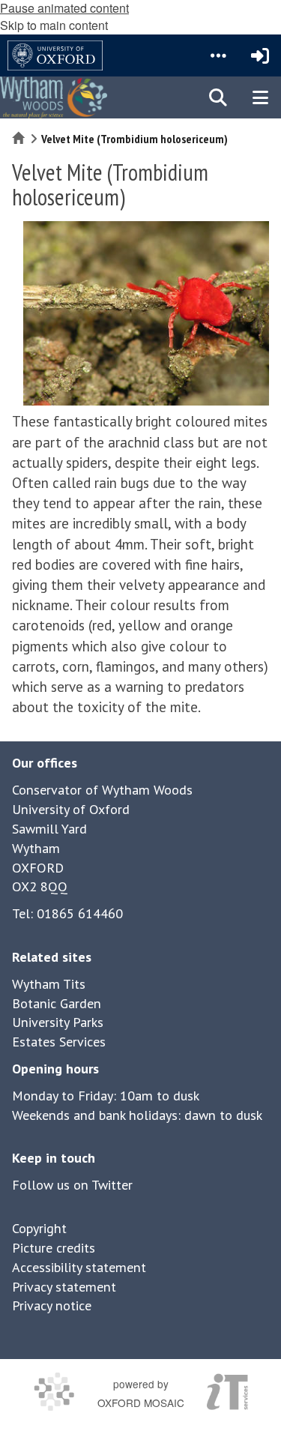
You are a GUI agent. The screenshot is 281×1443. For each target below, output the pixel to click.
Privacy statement (64, 1286)
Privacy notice (51, 1305)
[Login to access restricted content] (260, 55)
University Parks (57, 1022)
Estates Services (59, 1041)
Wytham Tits (48, 983)
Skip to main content (54, 25)
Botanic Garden (56, 1003)
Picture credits (53, 1247)
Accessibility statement (79, 1267)
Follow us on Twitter (72, 1184)
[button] (218, 55)
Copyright (39, 1228)
